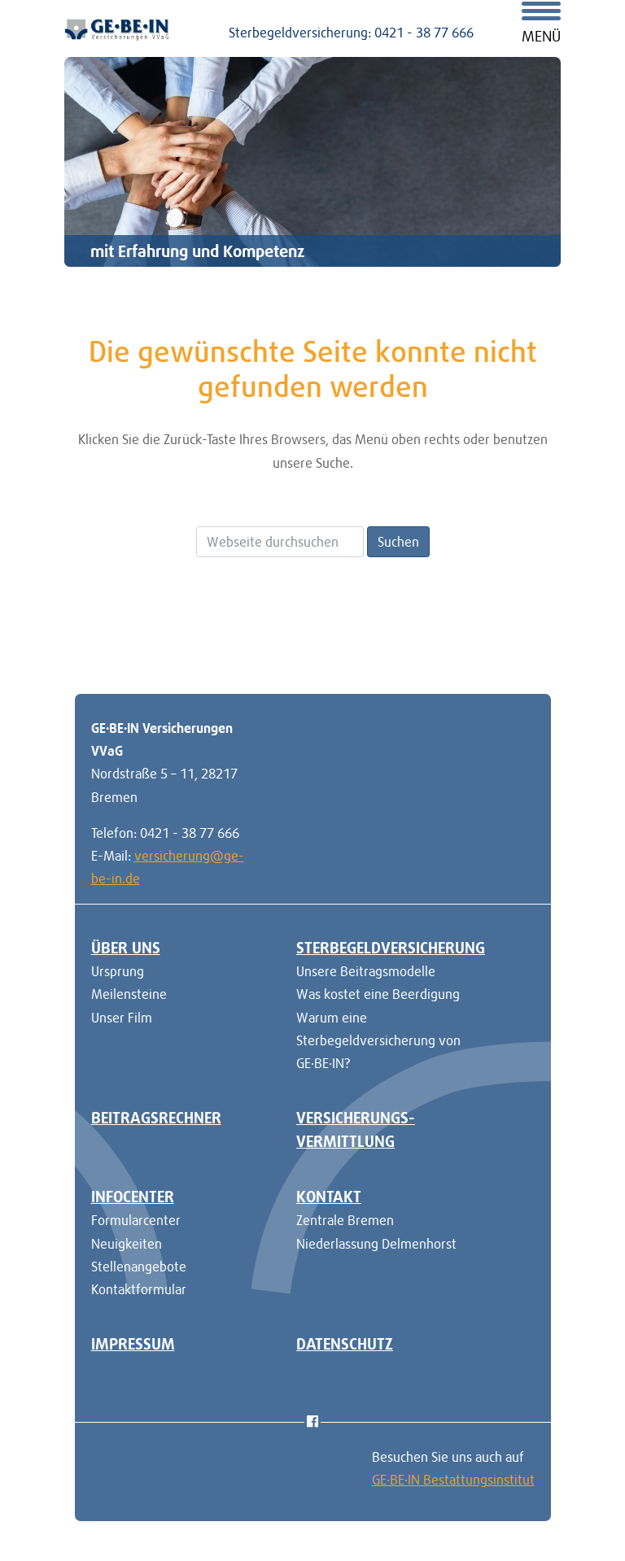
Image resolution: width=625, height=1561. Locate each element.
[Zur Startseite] (117, 28)
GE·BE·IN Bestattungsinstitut (453, 1480)
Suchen (398, 542)
